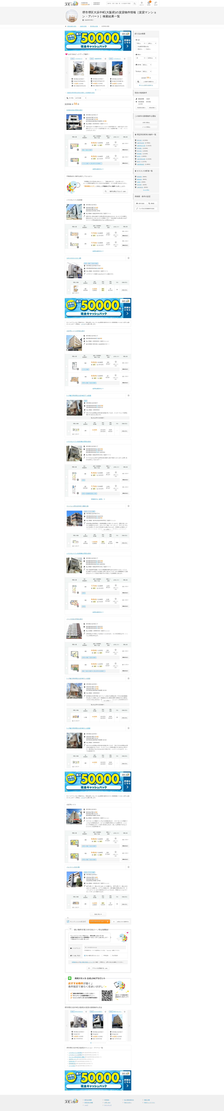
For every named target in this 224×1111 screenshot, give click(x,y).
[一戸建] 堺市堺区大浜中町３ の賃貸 (78, 678)
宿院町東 (139, 176)
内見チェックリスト (149, 1102)
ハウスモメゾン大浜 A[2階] (121, 58)
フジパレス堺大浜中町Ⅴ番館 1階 (77, 506)
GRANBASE (72, 1063)
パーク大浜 (72, 1065)
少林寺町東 (140, 187)
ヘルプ (86, 1105)
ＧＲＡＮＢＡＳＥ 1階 (74, 258)
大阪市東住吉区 (141, 159)
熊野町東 (139, 179)
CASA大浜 (72, 1061)
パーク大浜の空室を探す (75, 619)
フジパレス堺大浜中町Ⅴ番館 (77, 1057)
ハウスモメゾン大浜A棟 (75, 1052)
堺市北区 (139, 140)
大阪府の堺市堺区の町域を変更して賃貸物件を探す (81, 92)
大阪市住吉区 (140, 143)
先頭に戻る (97, 914)
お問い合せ (107, 1102)
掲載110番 (147, 1100)
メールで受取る (146, 127)
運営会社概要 (88, 1100)
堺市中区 (139, 151)
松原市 (139, 156)
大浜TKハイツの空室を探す (76, 331)
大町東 (139, 182)
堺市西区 (139, 148)
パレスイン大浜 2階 (73, 867)
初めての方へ (128, 1102)
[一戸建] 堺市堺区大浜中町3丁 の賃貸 (79, 395)
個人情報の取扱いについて (86, 962)
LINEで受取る (146, 122)
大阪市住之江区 (141, 145)
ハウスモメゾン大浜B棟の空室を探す (79, 553)
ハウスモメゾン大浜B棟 (75, 1054)
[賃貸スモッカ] (71, 3)
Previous (67, 72)
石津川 (98, 452)
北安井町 (139, 184)
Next (129, 72)
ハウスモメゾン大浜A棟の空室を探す (79, 441)
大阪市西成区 (140, 164)
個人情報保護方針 (129, 1100)
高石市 (139, 161)
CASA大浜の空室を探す (75, 110)
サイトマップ (108, 1105)
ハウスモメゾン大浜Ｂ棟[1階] (82, 58)
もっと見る (146, 190)
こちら (83, 324)
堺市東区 (139, 153)
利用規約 (74, 962)
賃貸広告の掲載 (88, 1102)
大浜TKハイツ (73, 1059)
